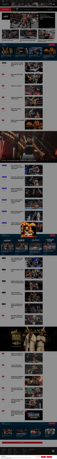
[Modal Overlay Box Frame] (28, 229)
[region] (28, 457)
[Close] (56, 457)
